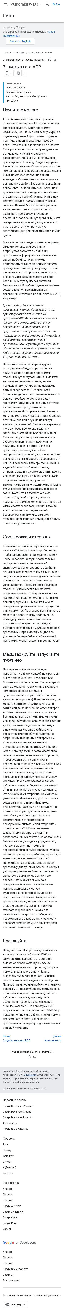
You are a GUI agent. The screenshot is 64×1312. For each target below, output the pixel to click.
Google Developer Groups (17, 1111)
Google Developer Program (18, 1106)
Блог (5, 1144)
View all (7, 1228)
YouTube (8, 1173)
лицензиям (30, 1074)
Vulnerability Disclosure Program (26, 4)
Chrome (7, 1194)
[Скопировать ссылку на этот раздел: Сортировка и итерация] (54, 537)
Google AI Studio (12, 1206)
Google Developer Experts (17, 1117)
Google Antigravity (13, 1211)
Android (7, 1188)
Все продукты (11, 1280)
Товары (20, 52)
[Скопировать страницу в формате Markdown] (18, 73)
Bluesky (7, 1150)
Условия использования (17, 1295)
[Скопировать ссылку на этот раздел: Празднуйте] (30, 941)
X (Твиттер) (9, 1167)
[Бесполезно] (55, 60)
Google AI (8, 1274)
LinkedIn (7, 1161)
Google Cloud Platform (15, 1269)
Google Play (9, 1223)
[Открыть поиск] (47, 4)
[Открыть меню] (5, 4)
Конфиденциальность (48, 1295)
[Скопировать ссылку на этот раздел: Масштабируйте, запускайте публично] (25, 660)
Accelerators (10, 1123)
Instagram (8, 1156)
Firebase (7, 1200)
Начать (8, 15)
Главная (7, 52)
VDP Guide (34, 52)
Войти (56, 4)
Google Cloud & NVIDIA (15, 1129)
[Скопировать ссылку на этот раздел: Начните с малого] (41, 110)
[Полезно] (49, 60)
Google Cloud (10, 1217)
